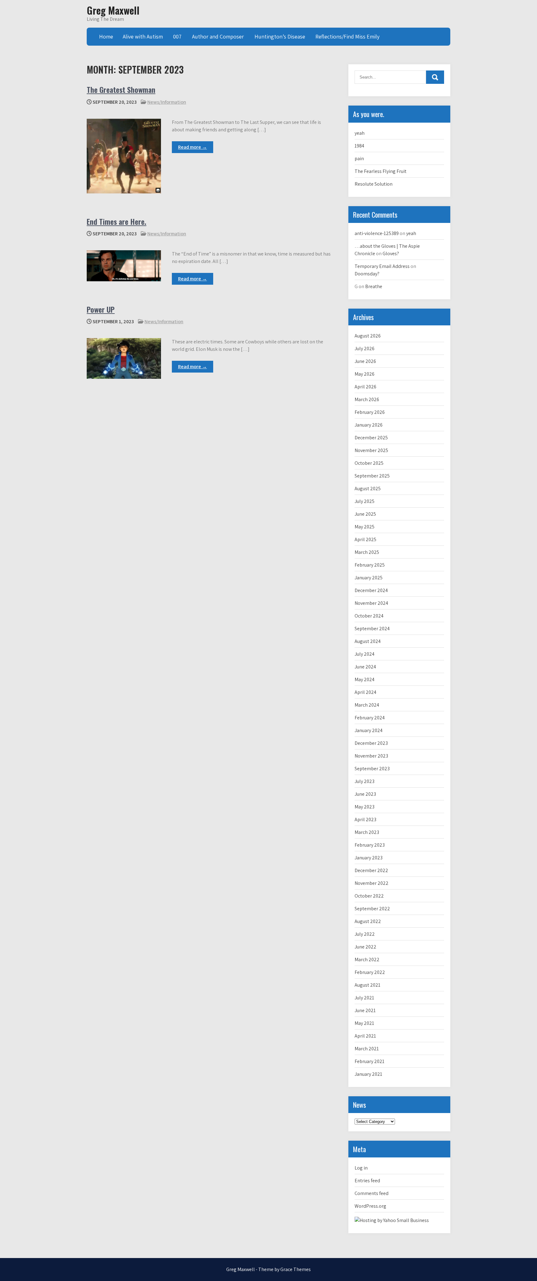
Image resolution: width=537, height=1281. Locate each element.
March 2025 (367, 552)
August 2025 (368, 488)
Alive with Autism (143, 36)
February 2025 (370, 565)
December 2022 (371, 870)
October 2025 (369, 463)
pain (359, 158)
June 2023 (365, 794)
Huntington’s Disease (280, 36)
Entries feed (367, 1180)
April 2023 (365, 819)
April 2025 (365, 539)
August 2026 (368, 336)
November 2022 (371, 883)
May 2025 (364, 526)
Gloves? (391, 253)
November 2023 (371, 756)
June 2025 (365, 514)
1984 (359, 146)
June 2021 (365, 1010)
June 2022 (365, 947)
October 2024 (369, 616)
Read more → (192, 147)
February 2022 (370, 972)
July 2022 (365, 934)
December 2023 (371, 743)
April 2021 (365, 1036)
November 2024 (371, 603)
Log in (361, 1168)
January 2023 (369, 857)
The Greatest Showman (121, 89)
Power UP (101, 309)
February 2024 (370, 717)
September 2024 (372, 628)
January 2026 (369, 425)
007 (177, 36)
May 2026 (364, 374)
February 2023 (370, 845)
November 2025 (371, 450)
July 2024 (364, 654)
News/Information (166, 102)
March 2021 (367, 1048)
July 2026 (364, 348)
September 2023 (372, 768)
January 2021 (368, 1074)
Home (106, 36)
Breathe (373, 286)
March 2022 (367, 959)
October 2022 (369, 896)
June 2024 (365, 666)
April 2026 (365, 386)
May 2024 (364, 679)
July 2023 (364, 781)
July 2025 (364, 501)
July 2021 (364, 997)
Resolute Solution (373, 184)
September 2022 (372, 908)
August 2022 (368, 921)
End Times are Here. (116, 221)
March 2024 (367, 705)
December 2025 (371, 437)
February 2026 (370, 412)
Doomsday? (367, 273)
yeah (360, 133)
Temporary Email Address (382, 266)
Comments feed (371, 1193)
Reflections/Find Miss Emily (347, 36)
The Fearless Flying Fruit (380, 171)
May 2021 (364, 1023)
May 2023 (364, 806)
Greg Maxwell (113, 10)
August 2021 (367, 985)
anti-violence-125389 (377, 233)
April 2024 (365, 692)
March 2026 (367, 399)
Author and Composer (218, 36)
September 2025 (372, 476)
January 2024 (369, 730)
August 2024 (368, 641)
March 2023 (367, 832)
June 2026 (365, 361)
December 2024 (371, 590)
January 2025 (369, 577)
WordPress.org (370, 1206)
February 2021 (369, 1061)
